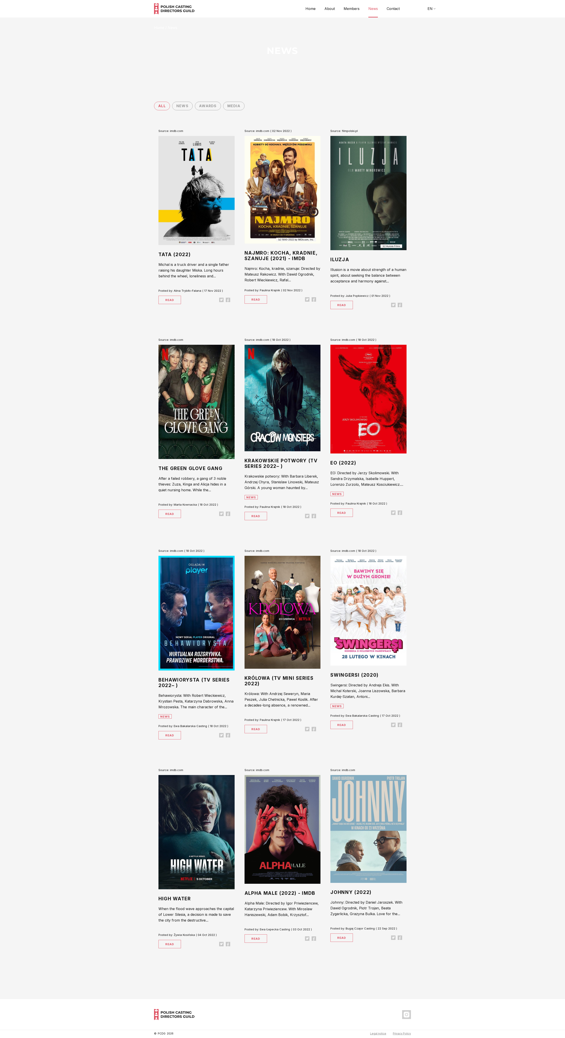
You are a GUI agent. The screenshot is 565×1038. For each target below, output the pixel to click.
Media (233, 106)
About (329, 8)
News (373, 8)
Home (310, 8)
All (162, 106)
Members (352, 8)
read (169, 300)
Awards (208, 106)
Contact (393, 8)
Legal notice (378, 1033)
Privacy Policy (402, 1033)
